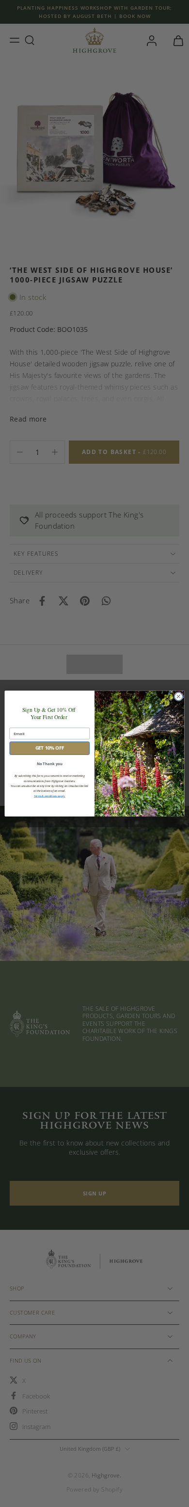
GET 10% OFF (49, 748)
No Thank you (50, 763)
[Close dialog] (178, 696)
